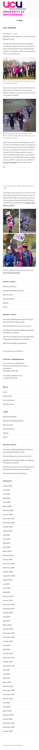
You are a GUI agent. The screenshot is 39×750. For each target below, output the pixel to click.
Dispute (6, 303)
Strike (5, 307)
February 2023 (8, 629)
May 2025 (6, 543)
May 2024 (6, 592)
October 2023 (8, 613)
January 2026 (7, 514)
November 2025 (9, 523)
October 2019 (8, 731)
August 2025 (7, 531)
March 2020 (7, 711)
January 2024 (7, 600)
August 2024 (7, 580)
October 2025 (8, 527)
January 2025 (7, 559)
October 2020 (8, 698)
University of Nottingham (14, 13)
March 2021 (7, 682)
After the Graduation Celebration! (15, 343)
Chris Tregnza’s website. (11, 273)
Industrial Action (9, 299)
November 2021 (8, 658)
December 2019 (8, 723)
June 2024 (6, 588)
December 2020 (9, 690)
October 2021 (8, 662)
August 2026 (7, 486)
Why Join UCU (8, 295)
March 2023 (7, 625)
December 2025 (9, 519)
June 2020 (6, 707)
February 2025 (8, 555)
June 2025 (6, 539)
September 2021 (9, 666)
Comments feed (9, 400)
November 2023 (9, 609)
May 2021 (6, 678)
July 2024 (6, 584)
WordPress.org (8, 404)
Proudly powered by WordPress (13, 745)
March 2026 (7, 506)
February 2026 (8, 510)
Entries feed (7, 396)
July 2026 (6, 490)
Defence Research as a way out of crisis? (17, 326)
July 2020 (6, 703)
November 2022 (8, 637)
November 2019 (8, 727)
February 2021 (8, 686)
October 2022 (8, 641)
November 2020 (9, 694)
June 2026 (6, 494)
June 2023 (6, 617)
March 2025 (7, 551)
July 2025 (6, 535)
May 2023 (6, 621)
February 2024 (8, 596)
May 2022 (6, 649)
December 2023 (9, 604)
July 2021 (6, 670)
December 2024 (9, 564)
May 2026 (6, 498)
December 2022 (8, 633)
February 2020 (8, 715)
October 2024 (8, 572)
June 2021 (6, 674)
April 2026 (6, 502)
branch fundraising (9, 162)
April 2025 (6, 547)
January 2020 (7, 719)
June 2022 (6, 645)
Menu (20, 20)
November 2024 (9, 568)
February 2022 (8, 653)
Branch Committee (9, 286)
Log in (5, 392)
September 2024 (9, 576)
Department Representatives (13, 291)
